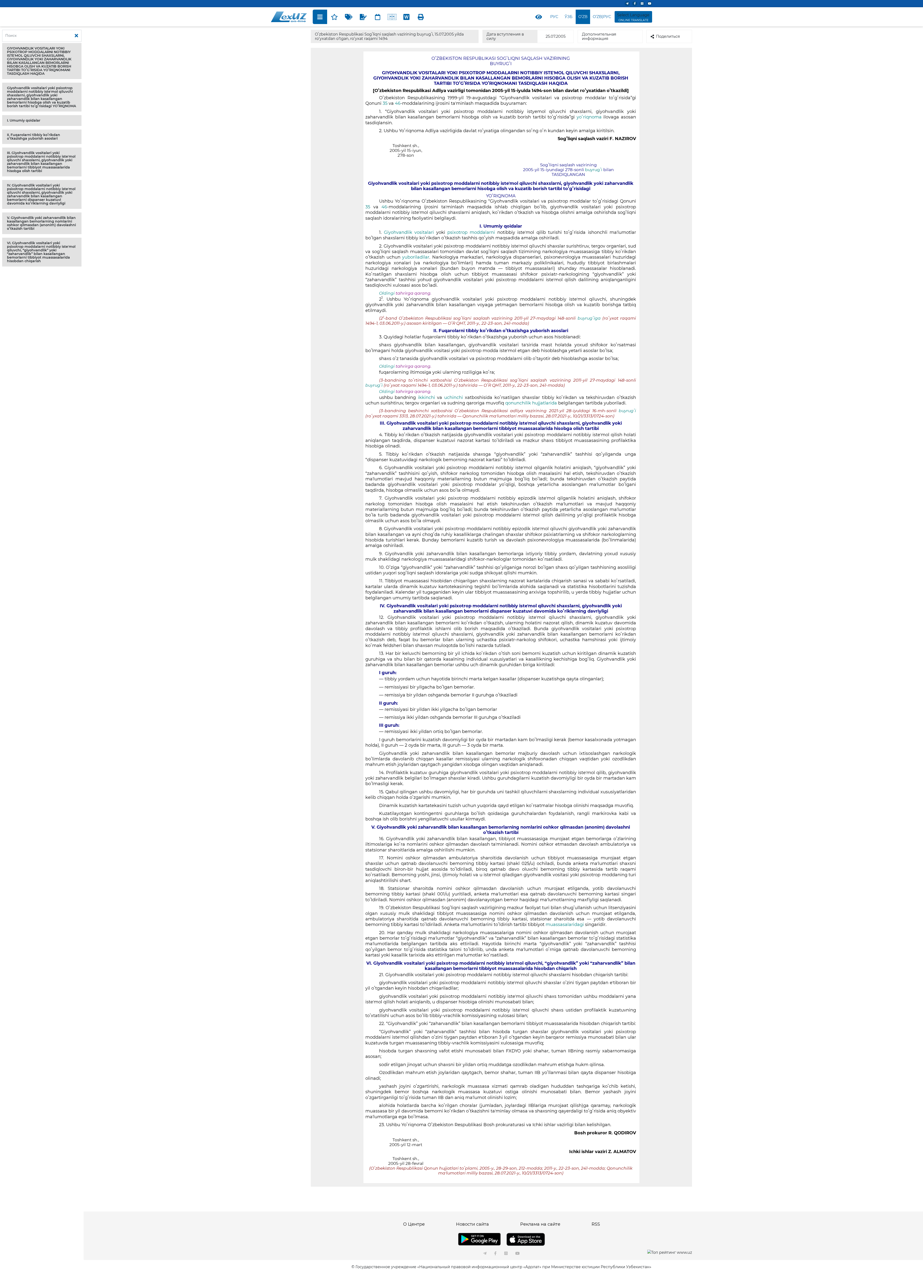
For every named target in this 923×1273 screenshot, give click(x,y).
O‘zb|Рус (602, 16)
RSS (596, 1224)
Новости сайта (472, 1224)
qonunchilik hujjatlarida (531, 403)
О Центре (414, 1224)
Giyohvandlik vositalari (409, 232)
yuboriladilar (415, 257)
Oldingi (387, 293)
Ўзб (569, 16)
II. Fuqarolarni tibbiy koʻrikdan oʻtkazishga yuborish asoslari (33, 137)
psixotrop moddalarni (471, 232)
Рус (554, 16)
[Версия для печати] (421, 17)
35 (385, 103)
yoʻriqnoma (589, 117)
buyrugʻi (593, 169)
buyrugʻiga (589, 318)
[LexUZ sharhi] (363, 17)
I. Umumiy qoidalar (23, 120)
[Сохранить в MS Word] (406, 17)
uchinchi (453, 397)
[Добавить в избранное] (334, 17)
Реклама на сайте (540, 1224)
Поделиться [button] (668, 36)
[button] (41, 61)
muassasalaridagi (565, 924)
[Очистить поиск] (76, 36)
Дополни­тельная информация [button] (599, 36)
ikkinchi (426, 397)
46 (397, 103)
